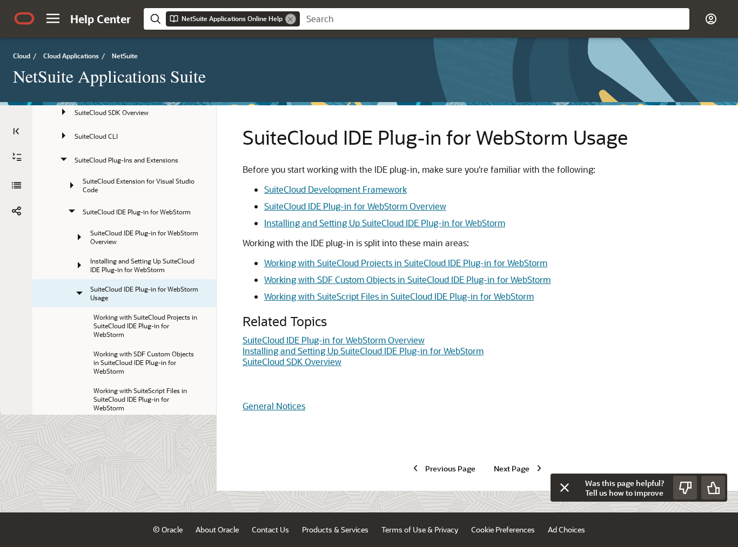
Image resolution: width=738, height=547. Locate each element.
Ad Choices (566, 529)
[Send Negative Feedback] (685, 487)
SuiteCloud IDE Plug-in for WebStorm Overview (355, 206)
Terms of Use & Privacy (419, 529)
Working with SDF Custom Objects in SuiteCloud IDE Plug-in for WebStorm (407, 279)
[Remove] (291, 19)
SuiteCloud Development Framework (335, 189)
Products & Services (335, 529)
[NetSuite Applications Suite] (16, 185)
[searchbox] (494, 18)
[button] (53, 18)
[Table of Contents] (16, 131)
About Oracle (217, 529)
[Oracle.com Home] (24, 18)
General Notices (274, 405)
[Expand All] (16, 157)
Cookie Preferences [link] (503, 529)
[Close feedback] (564, 487)
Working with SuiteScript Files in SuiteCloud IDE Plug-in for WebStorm (399, 296)
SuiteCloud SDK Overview (292, 361)
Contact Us (270, 529)
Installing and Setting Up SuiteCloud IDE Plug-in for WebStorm (384, 222)
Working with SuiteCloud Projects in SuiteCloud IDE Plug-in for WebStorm (405, 262)
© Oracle (168, 529)
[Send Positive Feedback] (713, 487)
